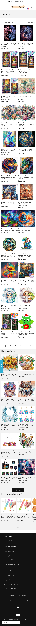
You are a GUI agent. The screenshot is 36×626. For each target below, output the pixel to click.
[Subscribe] (27, 600)
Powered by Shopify (18, 619)
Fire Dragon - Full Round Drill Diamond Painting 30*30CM (8, 280)
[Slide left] (14, 528)
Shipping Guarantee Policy (11, 564)
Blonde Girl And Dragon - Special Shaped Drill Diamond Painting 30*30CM (25, 307)
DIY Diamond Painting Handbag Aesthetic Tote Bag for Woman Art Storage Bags (9, 479)
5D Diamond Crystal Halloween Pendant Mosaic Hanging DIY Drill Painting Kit (9, 452)
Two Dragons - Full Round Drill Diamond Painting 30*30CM (25, 229)
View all (18, 490)
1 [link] (5, 345)
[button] (4, 7)
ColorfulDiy (11, 619)
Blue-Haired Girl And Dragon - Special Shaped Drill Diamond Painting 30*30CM (8, 307)
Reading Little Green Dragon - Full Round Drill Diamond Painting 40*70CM (8, 71)
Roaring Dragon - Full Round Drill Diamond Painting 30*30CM (26, 150)
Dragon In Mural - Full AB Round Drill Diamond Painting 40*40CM (26, 280)
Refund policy (28, 619)
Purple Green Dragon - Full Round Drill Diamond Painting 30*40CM (25, 177)
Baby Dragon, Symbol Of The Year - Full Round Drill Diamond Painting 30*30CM (26, 333)
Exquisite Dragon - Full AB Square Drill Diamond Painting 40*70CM (9, 333)
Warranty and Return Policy (12, 560)
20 (25, 345)
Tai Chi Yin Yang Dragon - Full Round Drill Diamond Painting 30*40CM (9, 45)
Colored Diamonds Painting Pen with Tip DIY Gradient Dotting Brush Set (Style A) (24, 516)
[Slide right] (22, 528)
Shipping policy (28, 622)
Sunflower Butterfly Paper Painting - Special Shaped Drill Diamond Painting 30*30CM (9, 374)
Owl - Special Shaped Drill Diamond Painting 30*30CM (8, 400)
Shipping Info (8, 556)
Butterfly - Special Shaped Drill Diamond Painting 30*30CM (26, 451)
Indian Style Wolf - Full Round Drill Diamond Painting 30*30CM (26, 400)
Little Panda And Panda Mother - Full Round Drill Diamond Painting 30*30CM (26, 479)
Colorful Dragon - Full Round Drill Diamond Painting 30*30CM (9, 229)
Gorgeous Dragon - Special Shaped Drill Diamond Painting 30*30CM (26, 98)
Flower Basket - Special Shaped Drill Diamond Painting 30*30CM (26, 373)
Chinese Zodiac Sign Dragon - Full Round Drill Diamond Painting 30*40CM (25, 203)
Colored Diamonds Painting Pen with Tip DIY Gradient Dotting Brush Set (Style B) (8, 516)
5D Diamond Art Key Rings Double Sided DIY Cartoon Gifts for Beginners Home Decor (26, 426)
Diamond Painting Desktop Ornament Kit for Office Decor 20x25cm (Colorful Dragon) (25, 255)
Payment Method (9, 551)
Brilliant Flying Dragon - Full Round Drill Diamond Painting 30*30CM (9, 177)
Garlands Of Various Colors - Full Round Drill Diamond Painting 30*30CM (9, 426)
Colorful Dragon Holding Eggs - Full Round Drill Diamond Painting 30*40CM (9, 151)
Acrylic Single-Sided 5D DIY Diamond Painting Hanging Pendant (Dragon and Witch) (8, 255)
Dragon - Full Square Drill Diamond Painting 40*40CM (8, 202)
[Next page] (30, 345)
